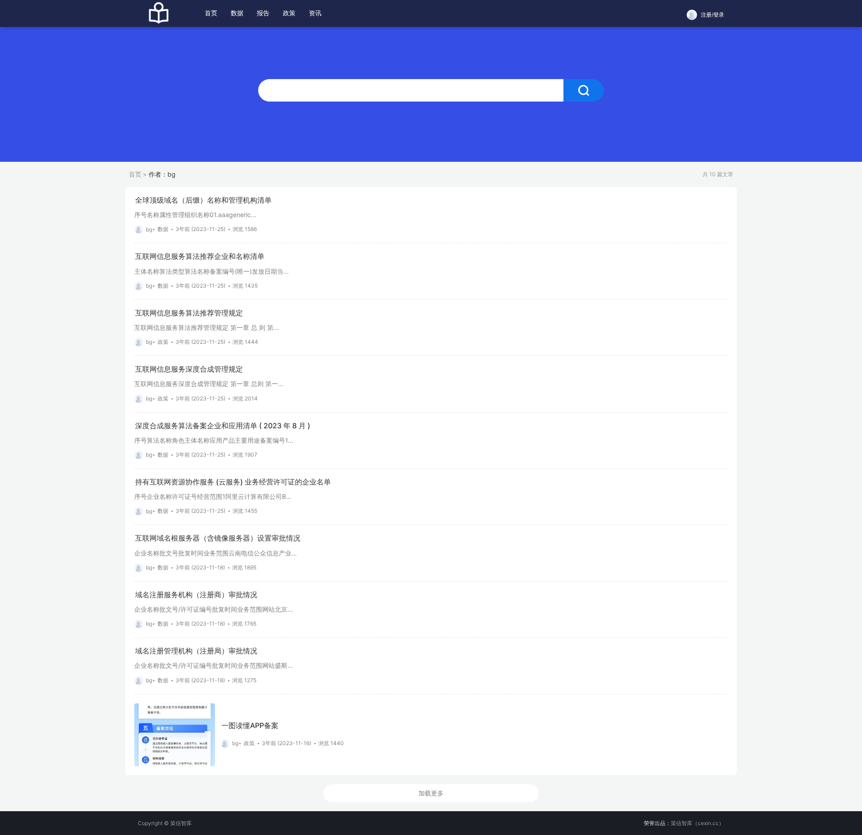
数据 (237, 13)
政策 (289, 13)
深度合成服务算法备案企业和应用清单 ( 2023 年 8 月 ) (222, 426)
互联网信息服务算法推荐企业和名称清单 (199, 256)
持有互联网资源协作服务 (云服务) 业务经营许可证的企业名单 (233, 482)
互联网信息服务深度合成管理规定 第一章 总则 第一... (208, 383)
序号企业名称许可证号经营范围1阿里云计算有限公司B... (212, 496)
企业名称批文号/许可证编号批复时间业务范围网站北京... (213, 609)
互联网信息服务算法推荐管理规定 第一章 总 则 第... (206, 327)
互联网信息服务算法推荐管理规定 (189, 313)
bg (149, 230)
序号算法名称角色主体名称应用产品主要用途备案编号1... (213, 440)
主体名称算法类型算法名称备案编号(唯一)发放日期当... (211, 271)
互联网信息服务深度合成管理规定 (189, 369)
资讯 (315, 13)
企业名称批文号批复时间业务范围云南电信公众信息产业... (215, 553)
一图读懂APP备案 (249, 725)
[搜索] (583, 90)
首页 (211, 13)
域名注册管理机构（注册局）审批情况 (196, 651)
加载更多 (431, 793)
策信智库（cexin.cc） (697, 823)
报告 (263, 13)
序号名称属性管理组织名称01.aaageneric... (195, 214)
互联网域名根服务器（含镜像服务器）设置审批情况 (217, 538)
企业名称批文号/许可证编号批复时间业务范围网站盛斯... (213, 665)
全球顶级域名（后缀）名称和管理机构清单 (203, 200)
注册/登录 (712, 15)
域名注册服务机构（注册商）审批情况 (196, 595)
